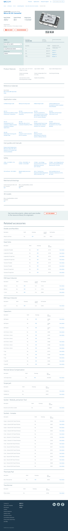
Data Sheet (10, 30)
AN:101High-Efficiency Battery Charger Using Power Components (11, 113)
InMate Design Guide (38, 103)
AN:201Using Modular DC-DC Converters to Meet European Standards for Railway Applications (10, 124)
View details (61, 249)
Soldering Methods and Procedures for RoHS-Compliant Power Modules (56, 105)
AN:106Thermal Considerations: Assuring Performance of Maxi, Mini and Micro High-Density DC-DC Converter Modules (41, 114)
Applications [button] (36, 1)
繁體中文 (21, 503)
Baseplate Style (7, 51)
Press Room (6, 507)
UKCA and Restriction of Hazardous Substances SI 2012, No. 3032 (56, 173)
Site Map (6, 521)
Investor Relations (8, 511)
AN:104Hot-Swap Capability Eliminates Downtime (26, 113)
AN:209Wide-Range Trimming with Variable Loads (10, 134)
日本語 (20, 507)
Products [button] (30, 1)
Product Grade (6, 42)
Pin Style (5, 46)
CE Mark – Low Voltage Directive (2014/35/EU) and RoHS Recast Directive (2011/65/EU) (56, 164)
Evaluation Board (21, 30)
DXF (5, 187)
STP (4, 201)
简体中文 (21, 505)
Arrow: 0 (54, 50)
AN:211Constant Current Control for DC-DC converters (25, 134)
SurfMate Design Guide (9, 103)
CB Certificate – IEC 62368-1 (10, 171)
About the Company (8, 505)
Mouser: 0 (54, 56)
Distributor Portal (7, 515)
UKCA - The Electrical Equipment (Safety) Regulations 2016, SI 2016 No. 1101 (41, 173)
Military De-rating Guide (24, 103)
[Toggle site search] (58, 1)
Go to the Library (50, 213)
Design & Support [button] (45, 1)
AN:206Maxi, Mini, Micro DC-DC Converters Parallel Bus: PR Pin (25, 123)
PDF (20, 187)
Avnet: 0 (54, 52)
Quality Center (7, 513)
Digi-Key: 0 (54, 54)
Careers (5, 509)
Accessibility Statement (9, 517)
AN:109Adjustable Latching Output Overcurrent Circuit (55, 113)
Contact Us (6, 503)
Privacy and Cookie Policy (9, 519)
